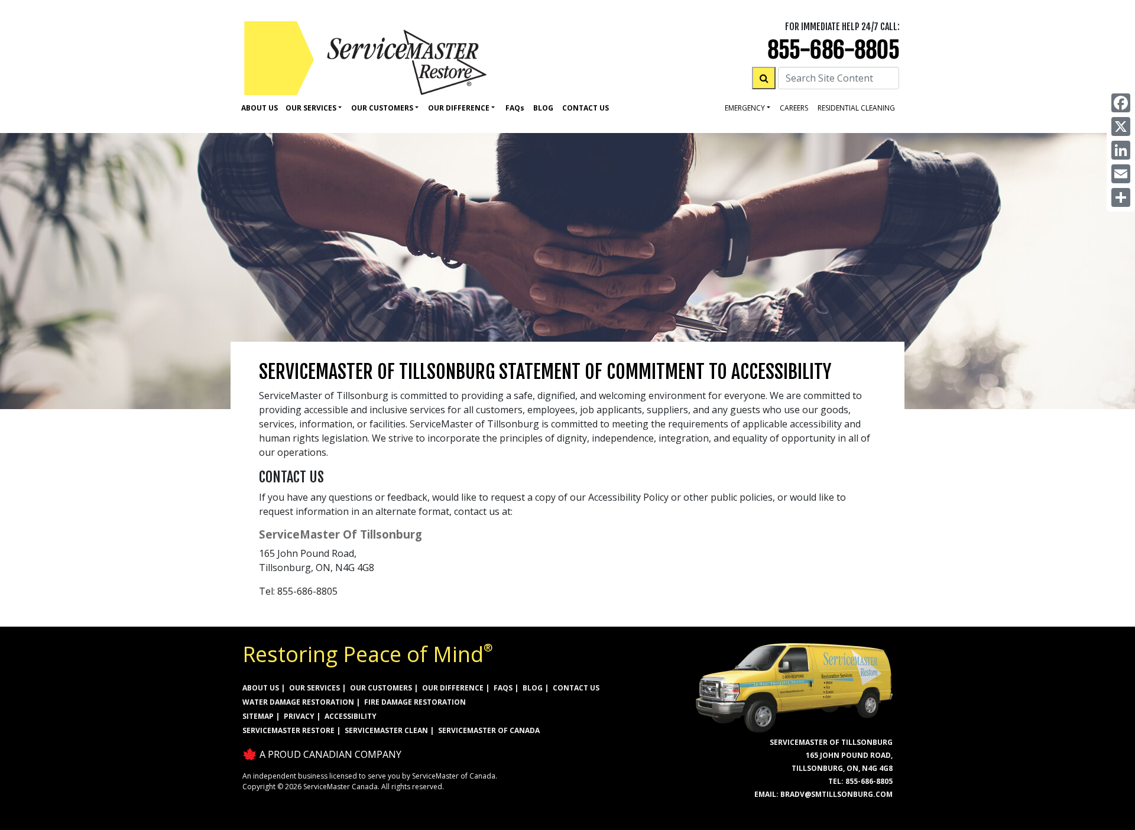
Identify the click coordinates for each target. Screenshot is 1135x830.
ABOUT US (260, 688)
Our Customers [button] (382, 108)
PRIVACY (299, 716)
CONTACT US (576, 688)
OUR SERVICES (314, 688)
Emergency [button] (745, 108)
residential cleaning (856, 108)
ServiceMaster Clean (386, 730)
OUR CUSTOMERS (381, 688)
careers (794, 108)
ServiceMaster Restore (288, 730)
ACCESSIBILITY (351, 716)
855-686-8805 (833, 50)
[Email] (1121, 174)
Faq (514, 108)
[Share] (1121, 197)
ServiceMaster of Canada (489, 730)
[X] (1121, 126)
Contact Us (585, 108)
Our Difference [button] (458, 108)
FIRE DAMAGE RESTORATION (415, 702)
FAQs (503, 688)
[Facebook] (1121, 103)
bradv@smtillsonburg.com (836, 794)
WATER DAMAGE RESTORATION (298, 702)
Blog (543, 108)
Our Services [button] (311, 108)
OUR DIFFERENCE (453, 688)
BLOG (533, 688)
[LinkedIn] (1121, 150)
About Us (259, 108)
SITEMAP (258, 716)
